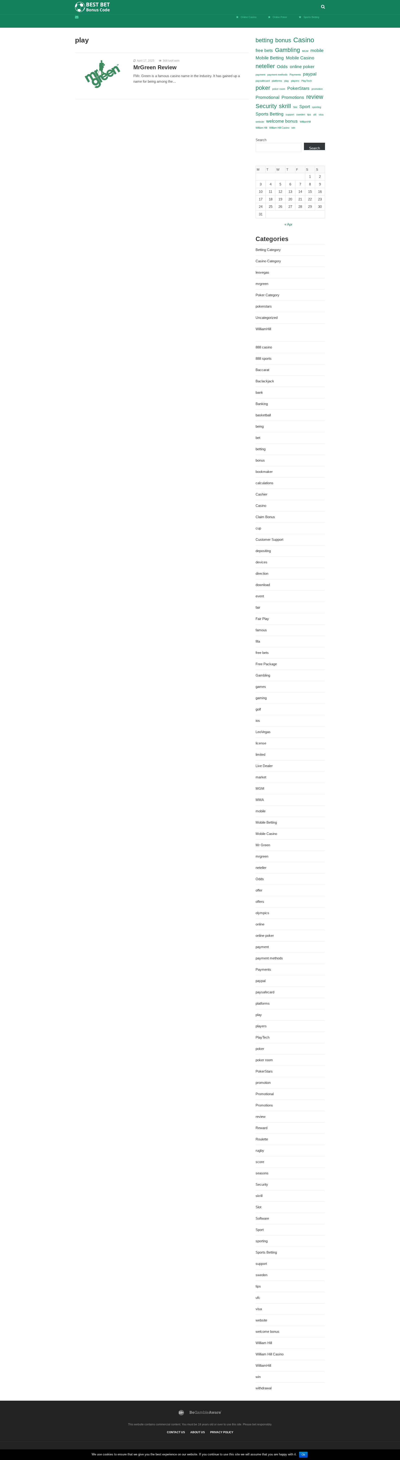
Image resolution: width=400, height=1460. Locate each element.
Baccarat (262, 370)
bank (259, 392)
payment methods (277, 74)
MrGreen (295, 7)
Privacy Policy (221, 1432)
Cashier (261, 494)
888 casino (264, 347)
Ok (303, 1454)
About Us (197, 1432)
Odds (282, 66)
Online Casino (248, 17)
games (261, 687)
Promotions (292, 97)
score (260, 1162)
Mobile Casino (300, 57)
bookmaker (264, 472)
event (260, 596)
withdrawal (264, 1388)
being (260, 426)
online (260, 924)
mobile (317, 50)
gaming (261, 698)
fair (258, 607)
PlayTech (306, 80)
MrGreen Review (155, 67)
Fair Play (262, 619)
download (263, 585)
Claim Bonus (265, 517)
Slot (295, 107)
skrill (285, 106)
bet (258, 438)
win (293, 127)
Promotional (267, 97)
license (261, 743)
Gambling (287, 50)
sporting (316, 107)
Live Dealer (264, 766)
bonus (283, 40)
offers (260, 902)
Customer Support (269, 539)
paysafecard (263, 80)
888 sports (264, 358)
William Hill (280, 7)
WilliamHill (305, 121)
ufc (315, 114)
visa (321, 114)
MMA (260, 800)
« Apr (288, 224)
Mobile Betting (270, 57)
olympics (262, 913)
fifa (258, 641)
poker (263, 88)
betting (264, 40)
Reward (261, 1128)
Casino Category (268, 261)
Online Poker (280, 17)
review (314, 97)
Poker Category (267, 295)
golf (258, 709)
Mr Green (263, 845)
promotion (317, 89)
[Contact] (78, 17)
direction (262, 573)
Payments (295, 74)
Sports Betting (311, 17)
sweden (300, 114)
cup (258, 528)
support (290, 114)
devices (261, 562)
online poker (302, 66)
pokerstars (264, 306)
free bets (264, 50)
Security (266, 106)
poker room (278, 89)
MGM (305, 51)
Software (262, 1218)
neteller (265, 66)
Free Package (266, 664)
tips (309, 114)
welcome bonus (282, 121)
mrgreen (262, 284)
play (286, 80)
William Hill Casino (279, 127)
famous (261, 630)
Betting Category (268, 250)
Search (261, 140)
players (295, 80)
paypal (309, 74)
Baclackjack (265, 381)
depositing (263, 551)
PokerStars (310, 7)
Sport (304, 106)
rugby (260, 1150)
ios (258, 720)
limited (260, 754)
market (261, 777)
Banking (262, 404)
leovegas (262, 272)
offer (259, 890)
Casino (303, 40)
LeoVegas (258, 7)
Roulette (262, 1139)
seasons (262, 1173)
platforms (277, 80)
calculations (264, 483)
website (260, 121)
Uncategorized (267, 318)
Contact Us (176, 1432)
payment (260, 74)
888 (269, 7)
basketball (263, 415)
